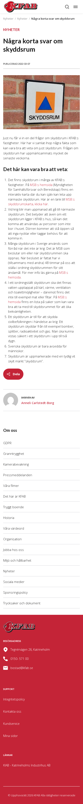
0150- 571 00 (19, 659)
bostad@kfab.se (21, 668)
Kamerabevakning (16, 464)
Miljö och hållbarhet (17, 560)
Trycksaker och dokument (21, 603)
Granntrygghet (13, 453)
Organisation (12, 539)
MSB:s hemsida (41, 185)
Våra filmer (11, 485)
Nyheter (8, 19)
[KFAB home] (21, 6)
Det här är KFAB (14, 496)
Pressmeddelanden (17, 475)
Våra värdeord (13, 528)
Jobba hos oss (13, 550)
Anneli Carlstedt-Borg (37, 403)
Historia (8, 517)
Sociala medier (13, 582)
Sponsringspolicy (15, 592)
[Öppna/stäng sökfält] (67, 7)
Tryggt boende (13, 507)
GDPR (7, 443)
